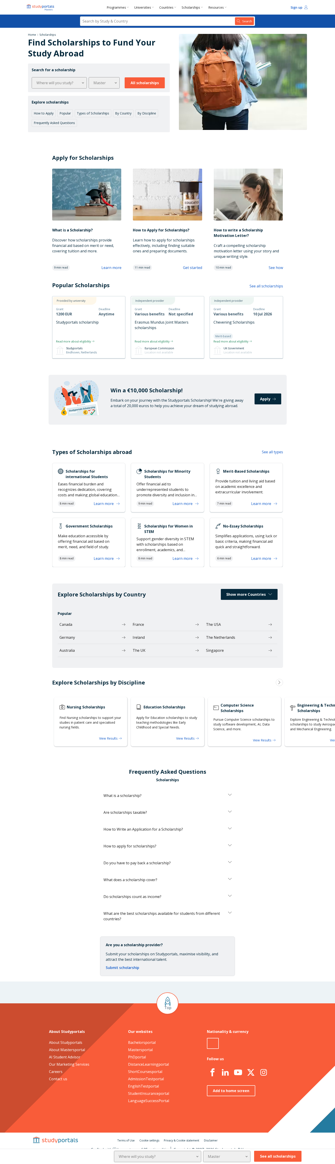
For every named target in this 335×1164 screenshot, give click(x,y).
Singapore (215, 650)
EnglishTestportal (143, 1086)
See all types (272, 451)
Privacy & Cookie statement (181, 1140)
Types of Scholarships (93, 113)
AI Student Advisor (64, 1057)
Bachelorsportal (142, 1042)
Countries (166, 7)
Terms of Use (126, 1140)
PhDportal (137, 1057)
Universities (142, 7)
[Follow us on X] (250, 1072)
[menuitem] (118, 7)
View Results (109, 738)
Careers (55, 1071)
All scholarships (145, 82)
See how (276, 267)
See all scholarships (266, 286)
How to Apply (44, 113)
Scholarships (191, 7)
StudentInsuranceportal (148, 1093)
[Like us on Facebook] (212, 1072)
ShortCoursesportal (145, 1071)
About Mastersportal (67, 1049)
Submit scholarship (122, 967)
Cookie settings (149, 1140)
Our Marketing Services (69, 1064)
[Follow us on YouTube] (237, 1072)
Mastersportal (140, 1049)
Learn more (111, 267)
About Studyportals (65, 1042)
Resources (216, 7)
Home (32, 35)
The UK (139, 650)
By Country (123, 113)
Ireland (139, 637)
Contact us (58, 1078)
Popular (65, 113)
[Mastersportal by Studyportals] (40, 7)
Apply (265, 398)
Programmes (116, 7)
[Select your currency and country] (213, 1043)
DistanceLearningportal (148, 1064)
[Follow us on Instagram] (263, 1072)
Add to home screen (231, 1090)
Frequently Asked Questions (54, 123)
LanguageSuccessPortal (148, 1100)
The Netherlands (220, 637)
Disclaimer (211, 1140)
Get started (192, 267)
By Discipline (146, 113)
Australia (67, 650)
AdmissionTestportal (146, 1078)
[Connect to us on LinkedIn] (225, 1072)
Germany (67, 637)
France (138, 624)
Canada (65, 624)
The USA (213, 624)
